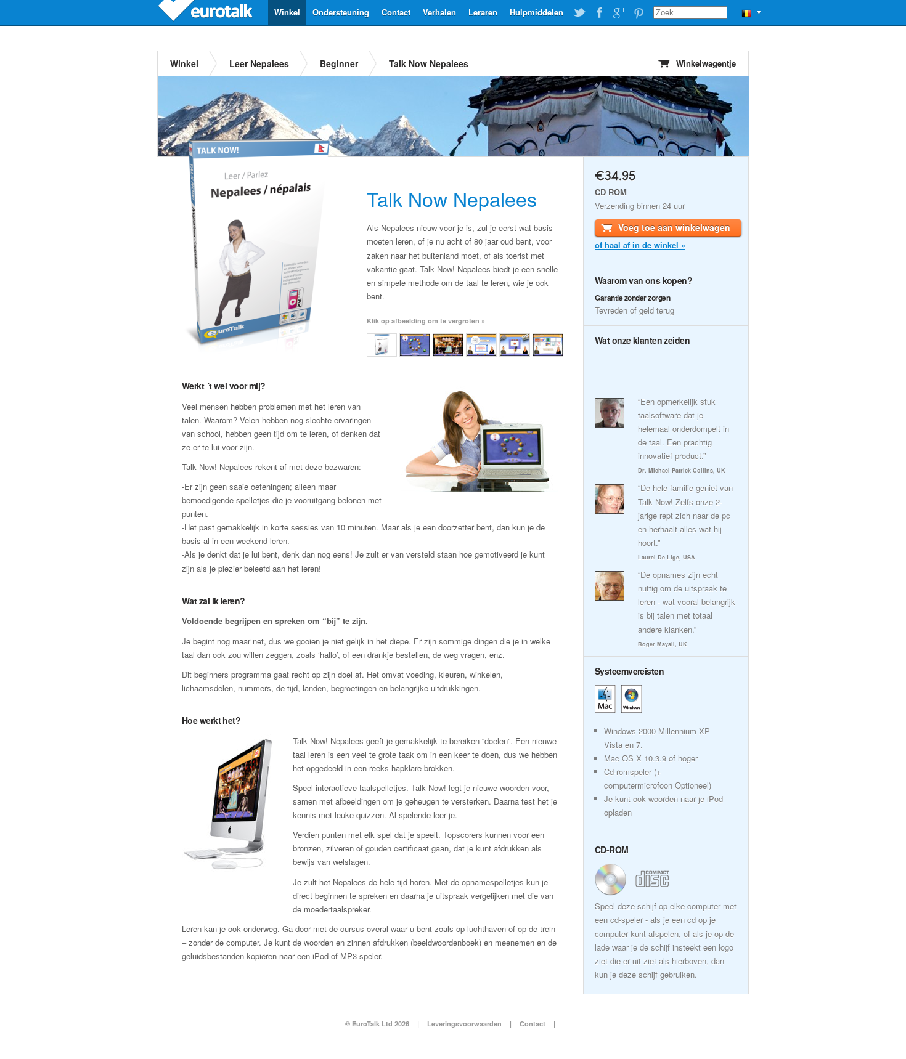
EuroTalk (206, 12)
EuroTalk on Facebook (599, 13)
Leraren (482, 12)
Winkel (287, 12)
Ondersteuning (340, 12)
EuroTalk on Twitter (579, 13)
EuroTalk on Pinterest (638, 13)
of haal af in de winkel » (640, 245)
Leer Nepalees (259, 63)
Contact (396, 12)
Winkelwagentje (706, 63)
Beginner (339, 63)
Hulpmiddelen (536, 12)
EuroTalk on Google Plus (619, 13)
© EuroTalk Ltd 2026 (377, 1023)
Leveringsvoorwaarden (464, 1023)
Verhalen (439, 12)
